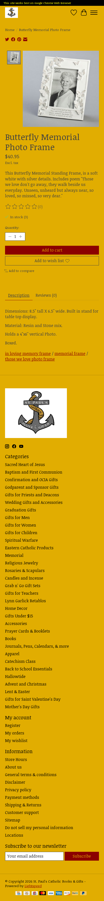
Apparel (12, 654)
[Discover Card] (67, 893)
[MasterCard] (42, 893)
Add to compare (21, 270)
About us (13, 767)
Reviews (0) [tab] (46, 295)
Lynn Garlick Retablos (25, 601)
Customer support (22, 812)
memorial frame (70, 353)
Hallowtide (15, 676)
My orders (14, 733)
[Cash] (26, 893)
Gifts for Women (20, 525)
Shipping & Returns (23, 805)
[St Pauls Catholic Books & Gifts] (11, 12)
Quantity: (12, 227)
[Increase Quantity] (20, 236)
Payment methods (22, 797)
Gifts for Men (17, 517)
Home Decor (16, 608)
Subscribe (82, 856)
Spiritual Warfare (21, 540)
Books (10, 638)
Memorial (14, 555)
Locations (14, 835)
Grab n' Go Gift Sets (22, 585)
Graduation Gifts (20, 510)
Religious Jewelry (21, 563)
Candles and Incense (24, 578)
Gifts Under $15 (19, 616)
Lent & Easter (17, 691)
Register (12, 725)
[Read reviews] (21, 207)
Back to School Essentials (28, 669)
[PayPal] (75, 893)
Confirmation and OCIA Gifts (31, 479)
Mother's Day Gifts (22, 706)
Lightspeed (33, 886)
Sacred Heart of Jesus (25, 464)
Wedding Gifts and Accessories (34, 502)
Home (10, 30)
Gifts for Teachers (21, 593)
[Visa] (51, 893)
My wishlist (16, 740)
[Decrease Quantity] (10, 236)
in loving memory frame (28, 353)
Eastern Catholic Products (29, 548)
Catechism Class (20, 661)
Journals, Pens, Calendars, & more (37, 646)
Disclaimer (15, 782)
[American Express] (59, 893)
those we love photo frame (30, 359)
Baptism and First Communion (33, 472)
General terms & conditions (31, 774)
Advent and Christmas (25, 684)
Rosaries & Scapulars (25, 570)
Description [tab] (19, 295)
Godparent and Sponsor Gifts (32, 487)
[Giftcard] (35, 893)
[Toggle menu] (94, 13)
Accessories (16, 623)
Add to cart (52, 250)
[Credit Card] (18, 893)
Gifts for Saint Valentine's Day (33, 699)
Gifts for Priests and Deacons (32, 495)
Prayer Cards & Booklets (27, 631)
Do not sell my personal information (39, 827)
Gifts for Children (21, 532)
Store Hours (16, 759)
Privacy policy (18, 790)
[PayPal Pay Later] (83, 893)
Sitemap (12, 820)
